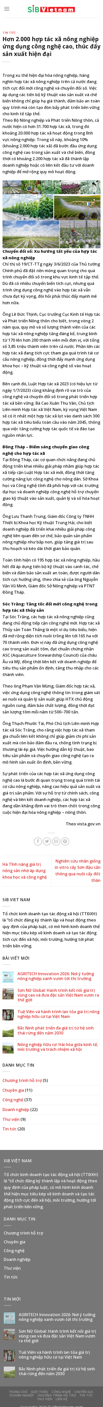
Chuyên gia (13, 1090)
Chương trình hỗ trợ (22, 1080)
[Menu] (7, 9)
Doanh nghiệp (15, 1109)
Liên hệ (61, 1399)
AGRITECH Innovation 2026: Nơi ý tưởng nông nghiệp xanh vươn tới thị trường (56, 976)
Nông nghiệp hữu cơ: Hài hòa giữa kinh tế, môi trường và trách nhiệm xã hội (58, 1047)
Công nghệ (12, 1100)
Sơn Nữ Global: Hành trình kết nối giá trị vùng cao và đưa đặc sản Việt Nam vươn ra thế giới (58, 995)
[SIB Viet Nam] (51, 9)
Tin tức (9, 32)
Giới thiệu (39, 1392)
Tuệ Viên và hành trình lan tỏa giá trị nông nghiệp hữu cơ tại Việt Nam (59, 1014)
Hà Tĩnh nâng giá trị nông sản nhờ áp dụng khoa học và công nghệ (24, 871)
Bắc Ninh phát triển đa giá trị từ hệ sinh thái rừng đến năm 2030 (56, 1030)
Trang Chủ (18, 1392)
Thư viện (11, 1119)
